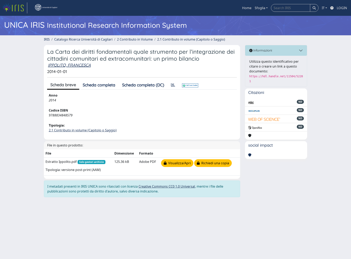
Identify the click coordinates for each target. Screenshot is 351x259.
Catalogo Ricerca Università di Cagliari (83, 39)
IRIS (47, 39)
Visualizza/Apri (179, 163)
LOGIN (342, 8)
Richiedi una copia (214, 163)
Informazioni (262, 50)
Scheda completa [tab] (99, 84)
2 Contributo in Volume (135, 39)
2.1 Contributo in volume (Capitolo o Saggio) (191, 39)
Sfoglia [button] (260, 8)
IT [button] (323, 8)
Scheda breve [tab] (63, 84)
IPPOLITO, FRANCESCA (69, 65)
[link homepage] (14, 7)
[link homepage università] (45, 7)
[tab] (173, 85)
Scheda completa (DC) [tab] (143, 84)
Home (246, 8)
